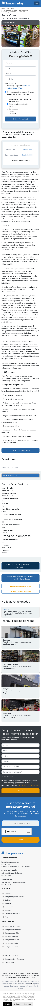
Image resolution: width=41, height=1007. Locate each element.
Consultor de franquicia (10, 981)
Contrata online (10, 962)
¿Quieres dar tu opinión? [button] (10, 467)
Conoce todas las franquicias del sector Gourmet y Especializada (20, 578)
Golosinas (12, 114)
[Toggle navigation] (37, 3)
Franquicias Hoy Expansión (14, 959)
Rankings (8, 893)
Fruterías (12, 111)
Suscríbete (20, 840)
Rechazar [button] (17, 1004)
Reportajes (9, 903)
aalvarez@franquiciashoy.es (11, 873)
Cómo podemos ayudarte (22, 983)
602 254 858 (6, 875)
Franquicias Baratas (12, 940)
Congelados (13, 109)
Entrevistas (9, 907)
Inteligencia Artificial (12, 947)
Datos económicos (8, 22)
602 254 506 (6, 885)
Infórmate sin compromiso (20, 450)
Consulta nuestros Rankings (20, 586)
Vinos (11, 106)
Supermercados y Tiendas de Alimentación (20, 100)
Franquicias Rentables (13, 930)
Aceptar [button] (7, 1004)
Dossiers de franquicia (17, 986)
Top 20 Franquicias (11, 936)
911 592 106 (5, 864)
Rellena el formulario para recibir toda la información (20, 566)
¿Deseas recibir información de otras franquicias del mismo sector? (20, 93)
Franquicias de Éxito (12, 933)
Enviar (20, 791)
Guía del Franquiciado (12, 914)
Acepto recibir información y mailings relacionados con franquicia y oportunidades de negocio (20, 781)
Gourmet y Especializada (18, 104)
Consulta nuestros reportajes (20, 591)
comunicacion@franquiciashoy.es (13, 882)
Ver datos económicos (19, 160)
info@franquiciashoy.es (10, 862)
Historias (8, 910)
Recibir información (20, 119)
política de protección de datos (28, 785)
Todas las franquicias (12, 926)
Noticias (8, 900)
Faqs (6, 917)
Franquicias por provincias (14, 897)
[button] (37, 36)
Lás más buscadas (11, 943)
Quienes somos (24, 981)
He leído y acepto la (18, 87)
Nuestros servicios (11, 956)
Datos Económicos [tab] (10, 475)
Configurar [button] (27, 1004)
